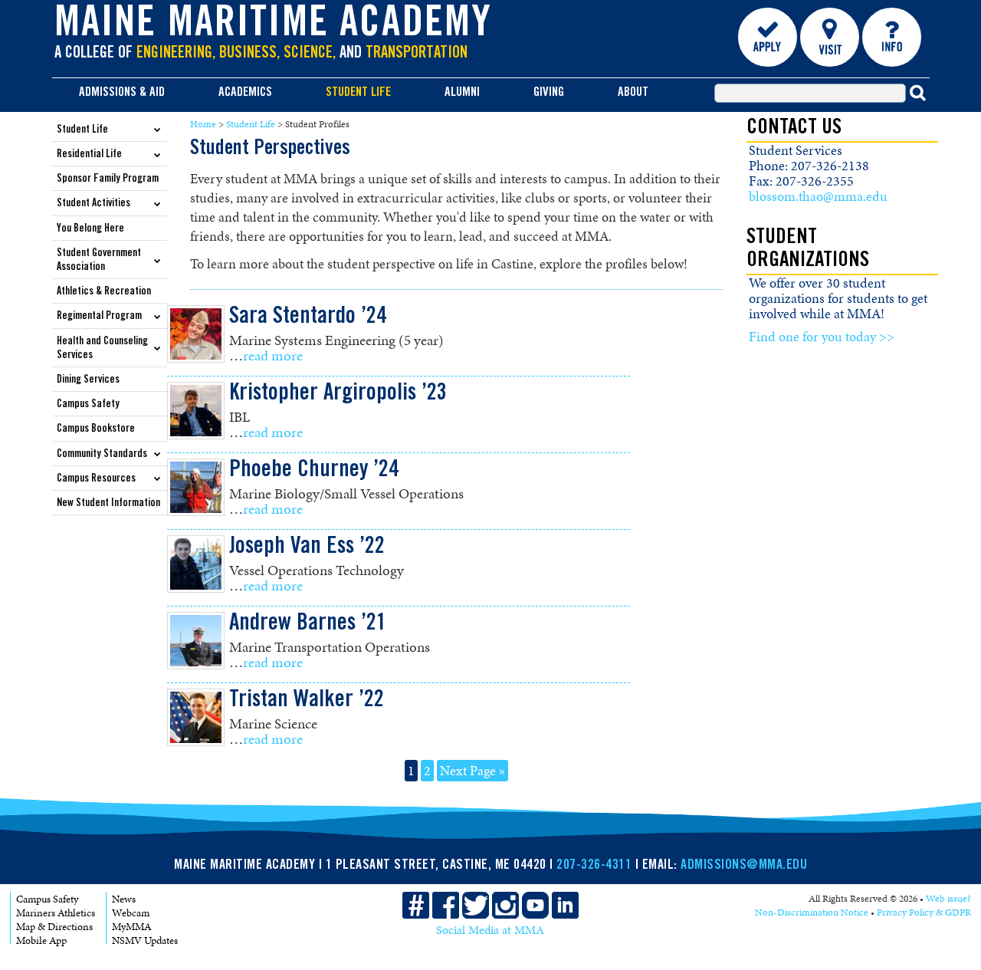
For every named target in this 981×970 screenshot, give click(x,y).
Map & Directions (54, 926)
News (124, 899)
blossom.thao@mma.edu (818, 196)
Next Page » (472, 770)
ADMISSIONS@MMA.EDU (744, 866)
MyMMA (132, 926)
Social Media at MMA (490, 930)
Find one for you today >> (821, 336)
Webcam (130, 913)
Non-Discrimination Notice (811, 912)
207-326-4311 (594, 866)
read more (273, 355)
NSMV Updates (145, 940)
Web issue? (948, 899)
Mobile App (41, 940)
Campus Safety (47, 899)
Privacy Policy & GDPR (924, 912)
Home (203, 124)
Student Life (250, 124)
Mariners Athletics (55, 913)
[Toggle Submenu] (158, 129)
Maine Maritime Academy (273, 26)
